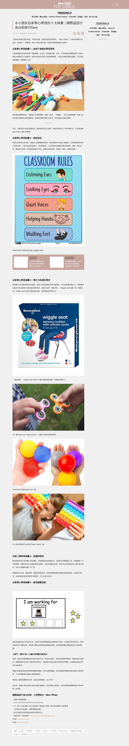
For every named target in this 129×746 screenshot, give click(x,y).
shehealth (72, 17)
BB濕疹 (80, 17)
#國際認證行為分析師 (76, 731)
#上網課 (16, 734)
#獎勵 (15, 731)
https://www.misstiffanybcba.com (42, 716)
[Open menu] (117, 4)
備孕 (86, 17)
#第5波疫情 (24, 734)
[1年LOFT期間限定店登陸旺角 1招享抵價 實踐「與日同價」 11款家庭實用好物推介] (21, 262)
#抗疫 (21, 731)
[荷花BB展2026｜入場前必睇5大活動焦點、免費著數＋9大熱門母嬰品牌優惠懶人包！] (57, 262)
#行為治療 (53, 731)
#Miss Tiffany (64, 731)
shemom (24, 33)
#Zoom (45, 731)
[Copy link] (82, 33)
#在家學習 (29, 731)
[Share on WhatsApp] (78, 33)
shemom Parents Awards (58, 17)
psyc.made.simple (22, 719)
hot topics (64, 6)
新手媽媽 (35, 17)
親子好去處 (93, 17)
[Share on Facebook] (74, 33)
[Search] (113, 4)
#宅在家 (37, 731)
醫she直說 (43, 17)
